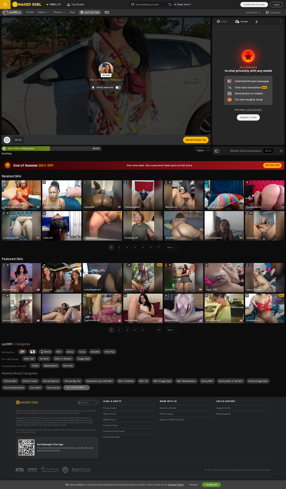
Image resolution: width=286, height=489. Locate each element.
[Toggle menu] (5, 4)
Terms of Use (109, 414)
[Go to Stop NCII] (81, 470)
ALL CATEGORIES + (76, 387)
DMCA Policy (109, 420)
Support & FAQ (223, 408)
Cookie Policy (176, 484)
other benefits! (254, 109)
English (85, 402)
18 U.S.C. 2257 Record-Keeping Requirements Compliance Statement (237, 470)
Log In (276, 4)
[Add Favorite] (7, 140)
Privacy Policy (110, 408)
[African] (32, 351)
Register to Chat (248, 117)
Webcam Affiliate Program (172, 420)
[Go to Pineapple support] (65, 470)
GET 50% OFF (272, 165)
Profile (30, 12)
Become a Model (168, 408)
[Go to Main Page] (27, 4)
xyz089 (7, 344)
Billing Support (223, 414)
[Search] (170, 4)
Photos (59, 12)
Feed (72, 12)
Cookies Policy (110, 425)
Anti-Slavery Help (111, 437)
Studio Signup (166, 414)
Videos (43, 12)
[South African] (22, 351)
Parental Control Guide (113, 431)
